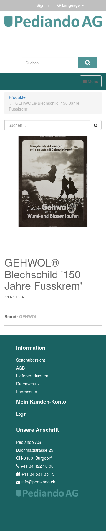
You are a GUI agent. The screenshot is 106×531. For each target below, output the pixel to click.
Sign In (43, 5)
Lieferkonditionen (32, 376)
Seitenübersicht (30, 360)
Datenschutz (27, 384)
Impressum (26, 392)
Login (21, 414)
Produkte (17, 97)
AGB (20, 368)
